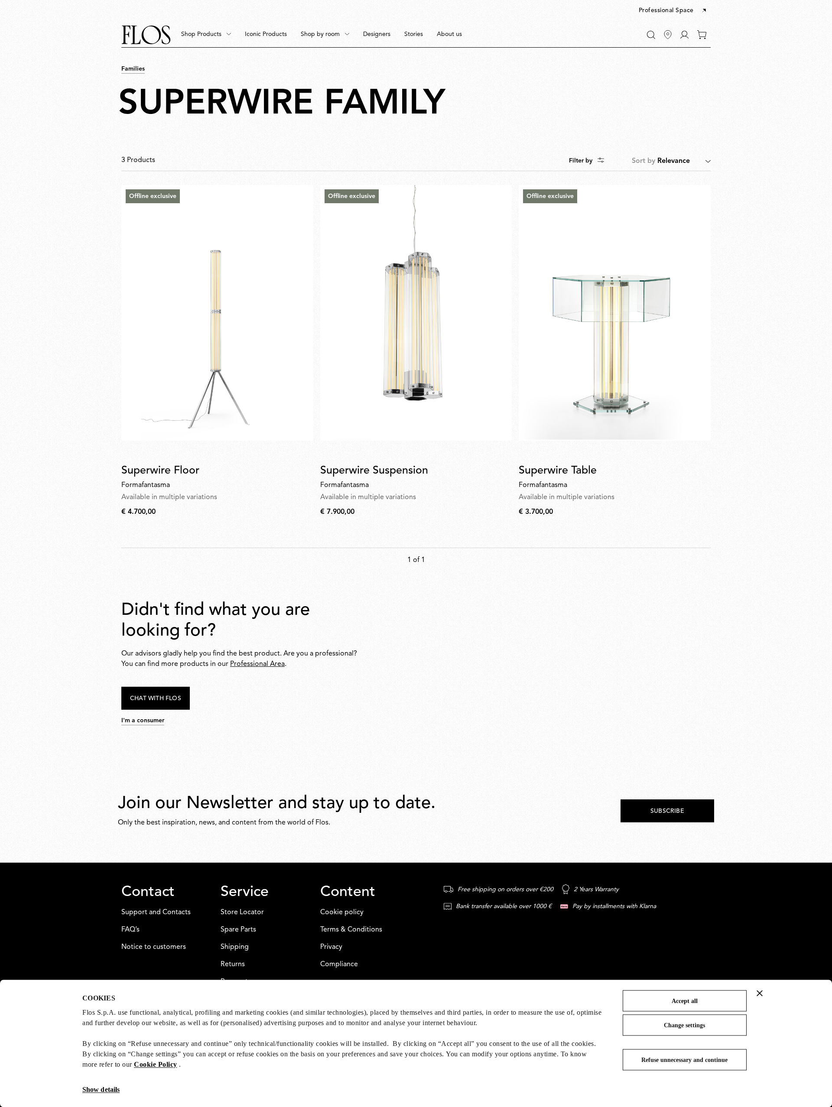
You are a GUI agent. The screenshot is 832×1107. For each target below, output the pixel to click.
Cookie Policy (155, 1064)
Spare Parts (238, 929)
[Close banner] (760, 993)
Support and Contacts (156, 912)
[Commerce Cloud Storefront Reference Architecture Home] (146, 35)
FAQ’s (130, 929)
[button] (673, 10)
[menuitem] (206, 35)
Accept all (685, 1001)
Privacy (331, 947)
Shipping (235, 947)
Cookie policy (342, 912)
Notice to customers (153, 947)
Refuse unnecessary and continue (684, 1060)
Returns (233, 964)
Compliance (339, 964)
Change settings (684, 1025)
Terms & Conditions (351, 929)
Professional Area (257, 664)
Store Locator (242, 912)
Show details (101, 1089)
